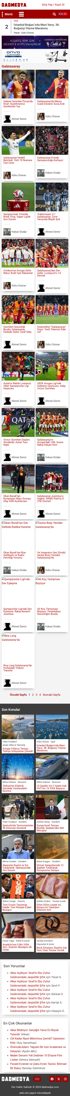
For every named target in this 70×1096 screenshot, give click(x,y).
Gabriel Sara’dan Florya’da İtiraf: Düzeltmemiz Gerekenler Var (18, 104)
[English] (61, 13)
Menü (9, 14)
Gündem (23, 822)
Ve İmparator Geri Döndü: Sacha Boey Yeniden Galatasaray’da (51, 555)
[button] (21, 14)
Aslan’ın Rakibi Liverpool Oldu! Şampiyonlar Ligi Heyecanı (17, 386)
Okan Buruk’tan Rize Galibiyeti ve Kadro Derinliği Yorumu (14, 555)
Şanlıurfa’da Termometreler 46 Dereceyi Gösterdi (18, 827)
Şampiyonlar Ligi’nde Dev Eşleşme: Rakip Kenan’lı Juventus (17, 611)
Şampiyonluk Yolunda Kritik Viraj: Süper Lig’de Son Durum (16, 217)
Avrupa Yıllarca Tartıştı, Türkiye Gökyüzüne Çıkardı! (18, 750)
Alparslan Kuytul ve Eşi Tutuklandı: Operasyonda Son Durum (16, 868)
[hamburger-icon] (37, 1079)
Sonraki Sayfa (51, 694)
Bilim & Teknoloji (17, 745)
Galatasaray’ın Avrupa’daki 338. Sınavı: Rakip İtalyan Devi (50, 442)
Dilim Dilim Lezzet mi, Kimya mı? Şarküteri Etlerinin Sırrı (49, 907)
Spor (53, 741)
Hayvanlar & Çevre (45, 944)
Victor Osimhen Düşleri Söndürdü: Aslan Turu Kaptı (16, 442)
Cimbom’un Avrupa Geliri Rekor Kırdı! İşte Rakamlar (18, 272)
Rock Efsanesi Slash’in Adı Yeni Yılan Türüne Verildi (52, 949)
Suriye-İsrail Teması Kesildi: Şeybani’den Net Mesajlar (50, 828)
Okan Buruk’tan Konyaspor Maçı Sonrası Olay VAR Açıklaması (17, 499)
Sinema (21, 901)
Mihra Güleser (28, 33)
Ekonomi (18, 21)
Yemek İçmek (59, 901)
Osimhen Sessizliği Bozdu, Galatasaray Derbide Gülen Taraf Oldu (17, 329)
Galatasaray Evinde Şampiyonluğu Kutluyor (50, 159)
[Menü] (2, 14)
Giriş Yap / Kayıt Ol (53, 4)
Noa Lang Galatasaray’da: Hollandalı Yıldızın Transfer (17, 668)
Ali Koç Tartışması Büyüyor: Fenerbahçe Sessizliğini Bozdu (49, 611)
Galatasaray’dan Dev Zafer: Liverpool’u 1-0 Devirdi (49, 273)
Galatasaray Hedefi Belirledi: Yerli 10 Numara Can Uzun (17, 160)
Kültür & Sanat (23, 941)
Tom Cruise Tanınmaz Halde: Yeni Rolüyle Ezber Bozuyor (17, 907)
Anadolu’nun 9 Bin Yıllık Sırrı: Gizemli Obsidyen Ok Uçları (17, 947)
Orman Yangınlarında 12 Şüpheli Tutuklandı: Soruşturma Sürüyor (50, 868)
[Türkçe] (65, 13)
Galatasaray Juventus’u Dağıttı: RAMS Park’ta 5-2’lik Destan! (50, 499)
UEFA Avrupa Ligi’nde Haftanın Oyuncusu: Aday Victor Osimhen (51, 386)
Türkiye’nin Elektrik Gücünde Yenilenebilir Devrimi (32, 26)
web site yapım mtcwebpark (35, 1092)
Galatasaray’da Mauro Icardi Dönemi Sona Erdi (51, 102)
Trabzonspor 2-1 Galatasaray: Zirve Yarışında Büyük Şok (48, 217)
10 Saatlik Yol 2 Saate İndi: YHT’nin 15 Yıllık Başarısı (52, 787)
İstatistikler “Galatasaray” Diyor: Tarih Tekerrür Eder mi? (51, 329)
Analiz (5, 745)
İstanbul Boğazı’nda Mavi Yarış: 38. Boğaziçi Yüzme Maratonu (51, 748)
